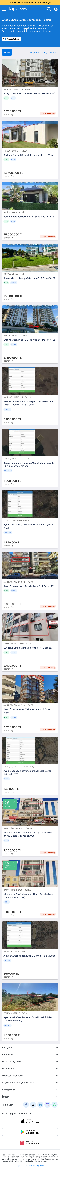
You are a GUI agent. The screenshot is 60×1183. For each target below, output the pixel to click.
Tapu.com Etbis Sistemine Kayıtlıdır (30, 1166)
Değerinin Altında (8, 803)
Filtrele (7, 52)
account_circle (56, 9)
